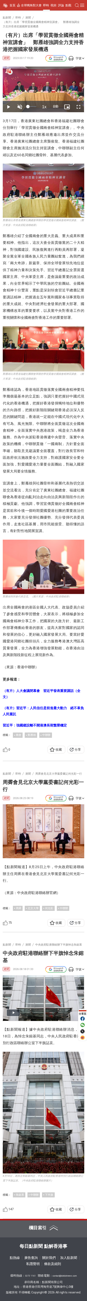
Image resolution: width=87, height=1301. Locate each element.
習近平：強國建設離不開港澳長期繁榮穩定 (35, 725)
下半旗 (49, 1194)
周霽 (18, 908)
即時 (46, 5)
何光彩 (49, 908)
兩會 (18, 735)
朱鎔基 (20, 1194)
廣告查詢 (31, 1258)
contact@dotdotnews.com (65, 1276)
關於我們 (49, 1258)
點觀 (68, 5)
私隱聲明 (33, 1264)
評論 (61, 5)
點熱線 (15, 1258)
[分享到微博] (82, 1037)
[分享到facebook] (82, 1019)
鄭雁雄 (32, 735)
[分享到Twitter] (82, 1031)
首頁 (12, 5)
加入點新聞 (68, 1258)
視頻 (53, 5)
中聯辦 (46, 735)
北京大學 (33, 908)
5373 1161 (30, 1276)
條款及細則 (52, 1264)
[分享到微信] (82, 1025)
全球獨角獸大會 (31, 5)
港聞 (6, 58)
